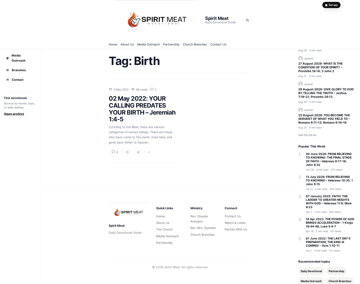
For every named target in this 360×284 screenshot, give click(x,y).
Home (113, 44)
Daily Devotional (311, 271)
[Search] (247, 20)
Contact (15, 80)
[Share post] (138, 152)
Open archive (14, 114)
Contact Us (218, 44)
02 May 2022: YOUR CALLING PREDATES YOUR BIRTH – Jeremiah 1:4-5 (142, 109)
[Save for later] (127, 152)
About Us (127, 44)
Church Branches (195, 44)
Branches (16, 70)
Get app (331, 5)
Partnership (171, 44)
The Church (164, 229)
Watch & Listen (235, 223)
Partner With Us (236, 229)
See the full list (307, 135)
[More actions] (149, 152)
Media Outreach (148, 44)
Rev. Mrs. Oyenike (203, 228)
